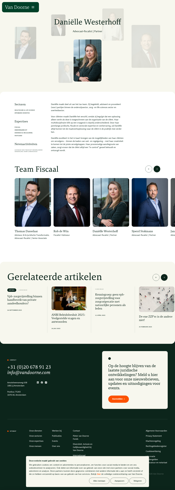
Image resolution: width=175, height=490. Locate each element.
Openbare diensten (22, 113)
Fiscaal (17, 127)
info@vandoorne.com (28, 372)
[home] (17, 7)
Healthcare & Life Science (25, 110)
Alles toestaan (99, 481)
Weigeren (138, 481)
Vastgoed (18, 135)
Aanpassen (119, 481)
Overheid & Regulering (24, 133)
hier (99, 474)
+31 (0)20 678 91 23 (29, 367)
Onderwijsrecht (21, 130)
